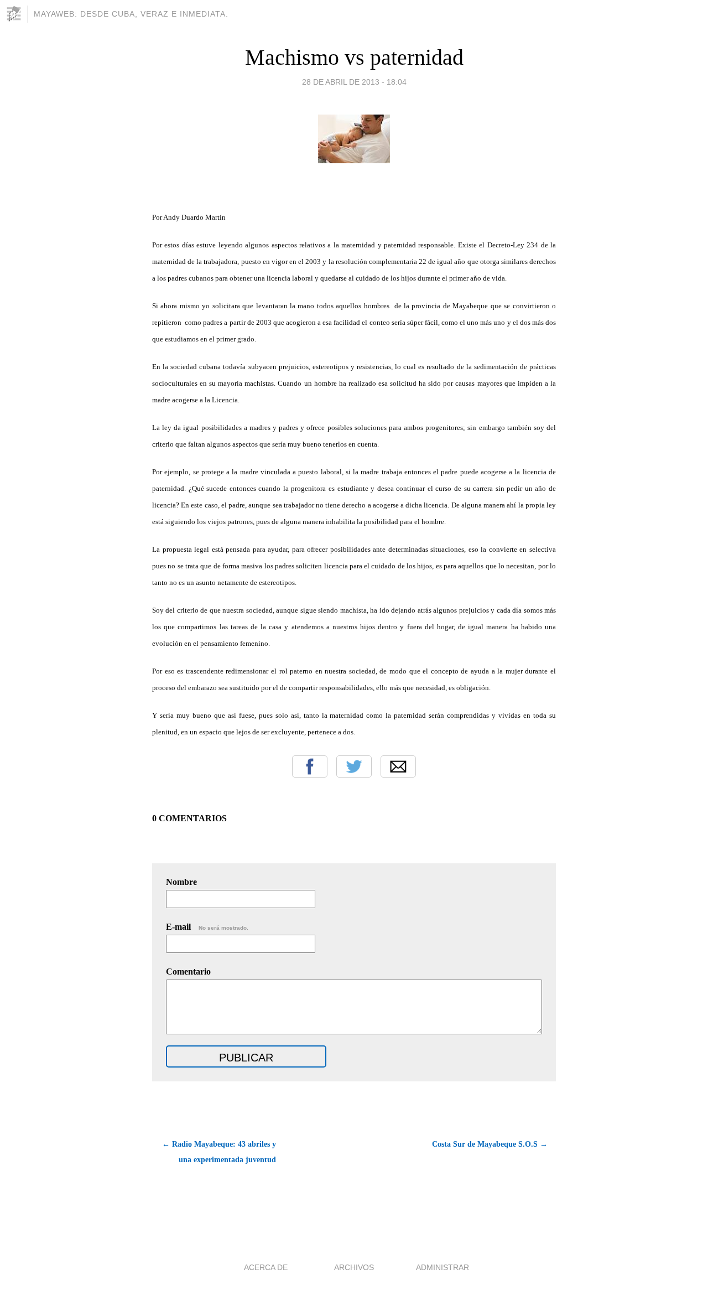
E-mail (207, 926)
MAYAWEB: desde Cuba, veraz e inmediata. (131, 13)
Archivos (354, 1267)
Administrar (442, 1267)
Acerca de (266, 1267)
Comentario (188, 971)
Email (398, 766)
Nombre (181, 882)
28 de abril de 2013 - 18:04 (354, 81)
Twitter (354, 766)
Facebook (309, 766)
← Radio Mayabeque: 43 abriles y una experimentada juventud (219, 1152)
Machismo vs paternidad (354, 57)
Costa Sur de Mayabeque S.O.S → (490, 1144)
